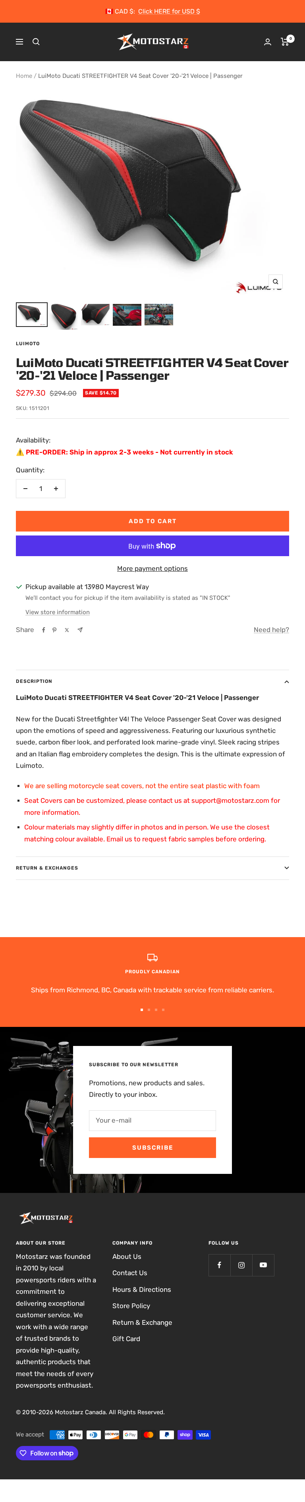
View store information (57, 612)
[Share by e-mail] (80, 629)
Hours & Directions (141, 1289)
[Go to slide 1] (142, 1010)
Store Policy (131, 1306)
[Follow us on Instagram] (241, 1265)
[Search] (36, 41)
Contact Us (129, 1273)
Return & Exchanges (47, 868)
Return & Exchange (142, 1322)
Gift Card (126, 1339)
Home (24, 75)
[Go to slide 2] (149, 1010)
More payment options (152, 568)
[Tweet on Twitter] (67, 630)
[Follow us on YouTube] (263, 1265)
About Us (126, 1256)
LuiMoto (28, 343)
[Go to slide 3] (156, 1010)
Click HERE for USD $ (169, 11)
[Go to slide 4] (163, 1010)
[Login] (267, 42)
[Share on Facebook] (43, 630)
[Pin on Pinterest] (54, 630)
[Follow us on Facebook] (219, 1265)
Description (34, 681)
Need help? (271, 630)
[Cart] (285, 42)
